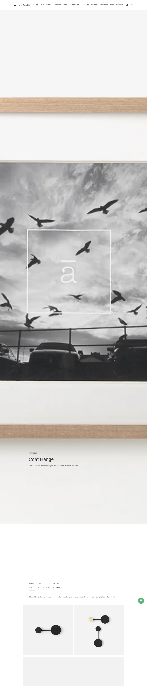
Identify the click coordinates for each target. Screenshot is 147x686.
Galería (94, 5)
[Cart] (132, 5)
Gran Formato (46, 5)
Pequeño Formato (61, 5)
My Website (57, 587)
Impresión (75, 5)
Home (35, 5)
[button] (141, 601)
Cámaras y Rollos (107, 5)
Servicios (85, 5)
